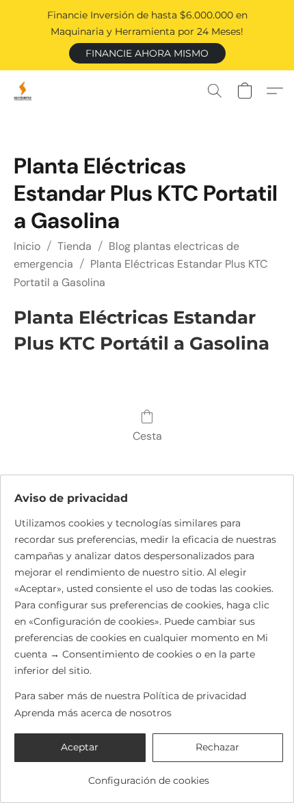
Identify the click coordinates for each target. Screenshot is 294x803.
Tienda (74, 246)
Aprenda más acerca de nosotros (93, 713)
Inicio (27, 246)
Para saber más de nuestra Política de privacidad (130, 696)
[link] (148, 775)
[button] (147, 53)
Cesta (147, 436)
